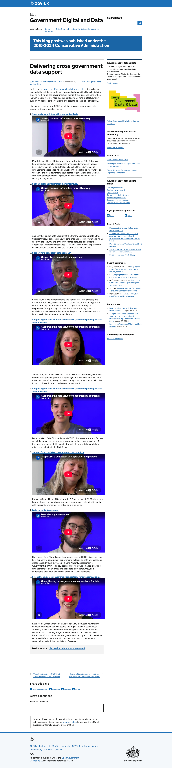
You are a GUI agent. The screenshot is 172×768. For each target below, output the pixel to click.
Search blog (114, 17)
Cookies (58, 749)
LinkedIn (67, 689)
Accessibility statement (41, 749)
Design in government (116, 190)
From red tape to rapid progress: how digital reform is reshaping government (84, 675)
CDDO (82, 82)
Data (39, 84)
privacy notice (70, 722)
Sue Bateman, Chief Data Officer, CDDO (46, 82)
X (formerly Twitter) (40, 689)
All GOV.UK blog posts (59, 746)
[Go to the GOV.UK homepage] (39, 3)
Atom (130, 215)
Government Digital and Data (66, 20)
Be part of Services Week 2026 (121, 255)
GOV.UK (76, 746)
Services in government (116, 197)
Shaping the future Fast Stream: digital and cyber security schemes (124, 269)
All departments (90, 746)
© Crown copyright (133, 760)
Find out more (112, 83)
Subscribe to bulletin (115, 147)
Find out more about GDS (117, 159)
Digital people (112, 192)
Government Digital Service (56, 29)
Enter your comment (39, 701)
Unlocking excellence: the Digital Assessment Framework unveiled (46, 675)
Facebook (56, 689)
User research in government (118, 202)
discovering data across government (67, 648)
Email (77, 689)
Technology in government (117, 200)
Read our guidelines (115, 338)
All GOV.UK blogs (38, 746)
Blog (33, 14)
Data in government (115, 187)
